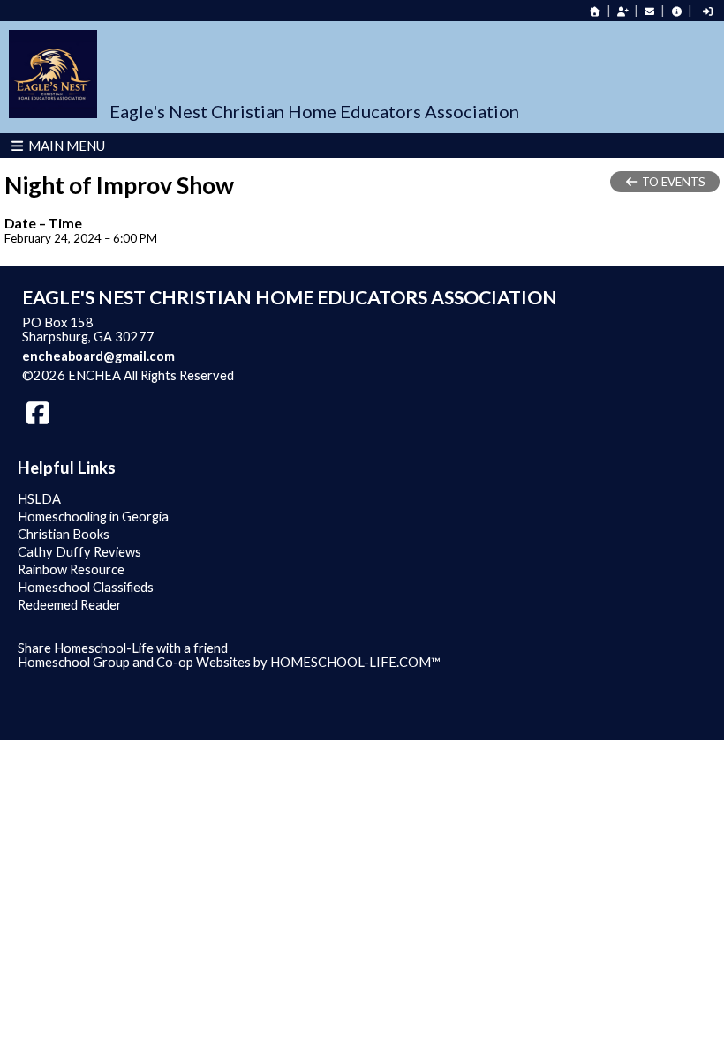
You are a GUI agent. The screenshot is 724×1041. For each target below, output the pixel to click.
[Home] (595, 11)
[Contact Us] (650, 11)
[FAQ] (676, 11)
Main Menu (65, 146)
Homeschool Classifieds (86, 587)
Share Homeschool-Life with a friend (123, 647)
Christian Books (63, 534)
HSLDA (39, 498)
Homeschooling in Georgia (93, 516)
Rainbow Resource (71, 569)
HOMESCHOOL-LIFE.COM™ (355, 662)
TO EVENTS (672, 182)
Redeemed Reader (70, 604)
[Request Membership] (622, 11)
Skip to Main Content (311, 375)
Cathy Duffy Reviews (79, 551)
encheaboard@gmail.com (98, 355)
